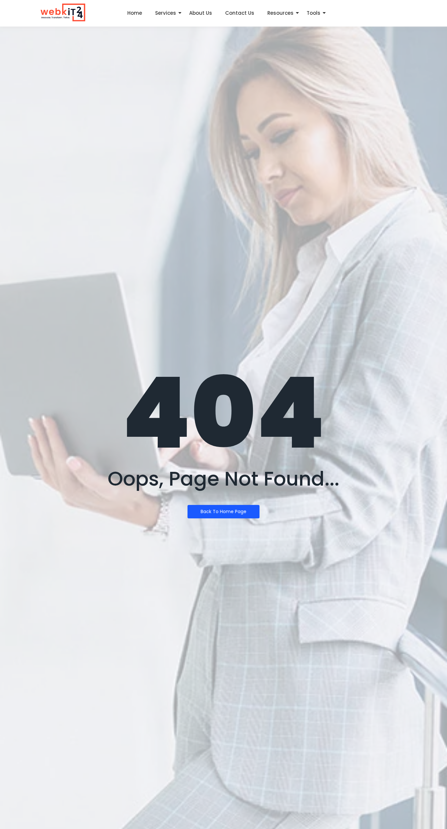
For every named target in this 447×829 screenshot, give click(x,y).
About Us (200, 13)
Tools (313, 13)
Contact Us (239, 13)
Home (134, 13)
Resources (280, 13)
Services (165, 13)
